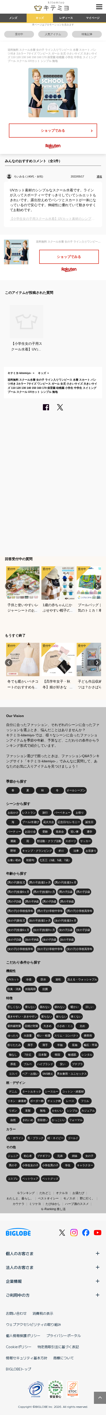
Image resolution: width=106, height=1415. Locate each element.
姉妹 (74, 1155)
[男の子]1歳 (65, 891)
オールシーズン (76, 790)
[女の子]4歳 (32, 939)
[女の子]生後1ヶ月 (40, 920)
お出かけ (13, 812)
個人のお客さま (20, 1253)
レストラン (29, 812)
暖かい (75, 1006)
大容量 (28, 1035)
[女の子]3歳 (14, 939)
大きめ (47, 1025)
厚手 (30, 1044)
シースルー (51, 1091)
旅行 (45, 812)
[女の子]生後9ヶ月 (44, 929)
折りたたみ (14, 1044)
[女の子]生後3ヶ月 (65, 920)
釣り (61, 850)
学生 (68, 1165)
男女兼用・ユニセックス (72, 1073)
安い (62, 1064)
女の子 (89, 1155)
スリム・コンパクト (66, 1035)
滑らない (30, 1006)
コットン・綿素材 (73, 1091)
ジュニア (13, 1155)
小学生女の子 (30, 1165)
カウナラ (18, 1204)
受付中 (19, 34)
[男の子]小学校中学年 (50, 910)
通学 (89, 831)
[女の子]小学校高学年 (79, 948)
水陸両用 (30, 989)
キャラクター (85, 1165)
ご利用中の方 (18, 1295)
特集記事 (87, 34)
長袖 (74, 1044)
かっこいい (58, 1119)
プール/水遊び (30, 821)
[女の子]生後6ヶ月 (18, 929)
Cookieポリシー (19, 1346)
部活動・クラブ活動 (49, 841)
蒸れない (45, 1006)
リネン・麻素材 (16, 1100)
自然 (13, 1119)
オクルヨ (62, 1193)
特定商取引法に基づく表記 (58, 1346)
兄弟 (60, 1155)
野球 (13, 850)
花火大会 (48, 821)
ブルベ (28, 1064)
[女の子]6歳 (67, 939)
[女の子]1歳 (65, 929)
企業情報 (14, 1281)
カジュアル (88, 1110)
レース (70, 1100)
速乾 (58, 979)
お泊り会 (30, 831)
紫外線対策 (14, 1025)
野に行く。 (87, 1198)
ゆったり (13, 1035)
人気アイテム (53, 34)
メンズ (13, 17)
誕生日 (89, 821)
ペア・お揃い (30, 1073)
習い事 (75, 831)
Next (97, 586)
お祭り (80, 812)
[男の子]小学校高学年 (79, 910)
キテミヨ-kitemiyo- (20, 373)
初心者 (28, 1155)
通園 (13, 841)
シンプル (72, 1110)
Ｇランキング (26, 1193)
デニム (13, 1091)
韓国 (57, 1054)
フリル (85, 1100)
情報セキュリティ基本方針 (26, 1357)
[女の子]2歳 (83, 929)
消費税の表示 (43, 1313)
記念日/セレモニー (69, 821)
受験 (45, 831)
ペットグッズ (50, 1178)
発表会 (60, 831)
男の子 (13, 1165)
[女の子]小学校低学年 (20, 948)
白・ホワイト (15, 1138)
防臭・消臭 (14, 989)
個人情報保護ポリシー (23, 1335)
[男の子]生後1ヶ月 (40, 882)
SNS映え (47, 1073)
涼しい (89, 1006)
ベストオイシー (48, 1198)
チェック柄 (54, 1100)
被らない (61, 1016)
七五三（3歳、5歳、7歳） (55, 860)
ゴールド (73, 1138)
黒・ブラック (35, 1138)
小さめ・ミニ (65, 1025)
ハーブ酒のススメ (77, 1204)
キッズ (40, 17)
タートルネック (31, 1091)
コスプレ (13, 1178)
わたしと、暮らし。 (20, 1198)
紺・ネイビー (55, 1138)
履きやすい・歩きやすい (22, 1016)
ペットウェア (30, 1178)
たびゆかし (53, 1204)
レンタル (87, 1054)
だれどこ (45, 1193)
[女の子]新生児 (16, 920)
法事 (76, 850)
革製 (28, 1110)
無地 (42, 1110)
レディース (66, 17)
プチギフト (44, 1155)
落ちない (46, 1016)
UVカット (13, 979)
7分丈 (27, 1054)
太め (82, 1025)
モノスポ (69, 1198)
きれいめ (27, 1119)
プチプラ (77, 1064)
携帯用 (88, 1035)
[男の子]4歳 (32, 901)
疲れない (59, 1006)
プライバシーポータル (63, 1335)
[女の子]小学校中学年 (50, 948)
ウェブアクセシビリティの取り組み (33, 1324)
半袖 (60, 1044)
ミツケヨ (35, 1204)
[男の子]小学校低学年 (20, 910)
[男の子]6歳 (67, 901)
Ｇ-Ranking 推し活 (53, 1209)
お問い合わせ (16, 1313)
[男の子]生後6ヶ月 (18, 891)
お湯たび (78, 1193)
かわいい (57, 1110)
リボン (13, 1110)
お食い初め (14, 860)
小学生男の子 (50, 1165)
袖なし (13, 1054)
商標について (63, 1357)
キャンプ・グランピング (37, 850)
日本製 (42, 1054)
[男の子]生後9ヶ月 (44, 891)
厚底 (13, 1064)
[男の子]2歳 (83, 891)
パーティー (14, 831)
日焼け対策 (31, 1025)
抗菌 (45, 989)
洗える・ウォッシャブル (82, 979)
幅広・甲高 (90, 1044)
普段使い (42, 1119)
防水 (43, 979)
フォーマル (76, 1119)
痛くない (76, 1016)
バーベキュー (62, 812)
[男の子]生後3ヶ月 (65, 882)
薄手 (45, 1044)
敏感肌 (72, 1054)
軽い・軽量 (44, 1035)
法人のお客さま (20, 1267)
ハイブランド (45, 1064)
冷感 (28, 979)
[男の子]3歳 (14, 901)
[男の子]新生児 (16, 882)
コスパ (13, 1073)
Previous (8, 586)
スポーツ (70, 841)
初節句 (30, 860)
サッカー (85, 841)
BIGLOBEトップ (18, 1368)
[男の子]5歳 (49, 901)
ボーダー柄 (37, 1100)
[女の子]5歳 (49, 939)
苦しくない (14, 1006)
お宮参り (91, 850)
